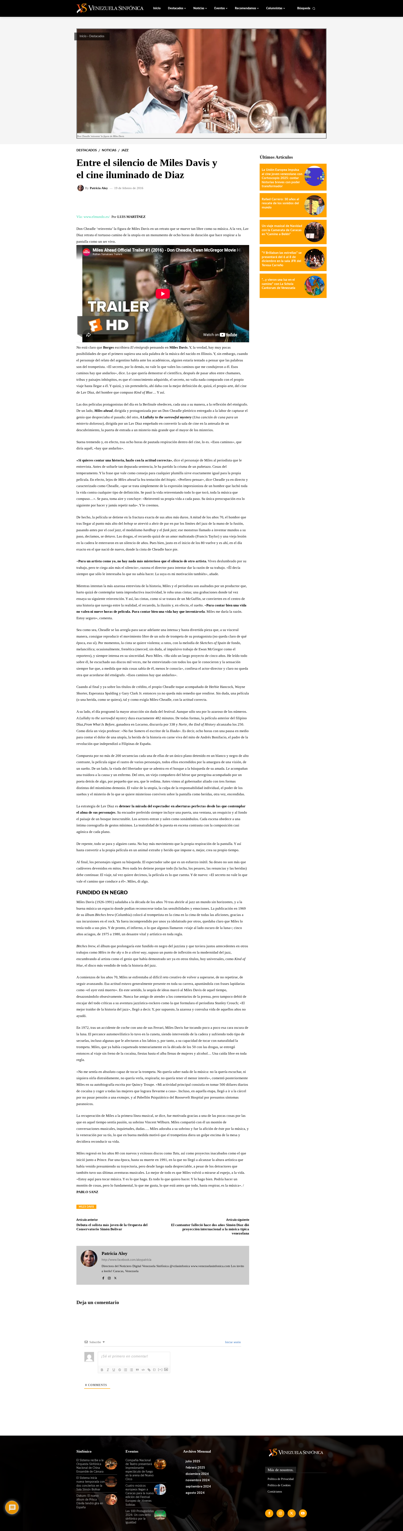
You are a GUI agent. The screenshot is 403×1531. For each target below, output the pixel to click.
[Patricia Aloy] (81, 188)
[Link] (149, 1369)
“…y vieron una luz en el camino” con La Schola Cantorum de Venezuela (278, 284)
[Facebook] (103, 1277)
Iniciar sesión (232, 1342)
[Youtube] (303, 1513)
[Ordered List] (125, 1369)
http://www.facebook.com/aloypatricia (126, 1259)
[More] (242, 202)
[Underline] (114, 1369)
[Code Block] (143, 1369)
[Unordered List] (131, 1369)
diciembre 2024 (197, 1474)
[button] (306, 8)
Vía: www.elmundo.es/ (93, 217)
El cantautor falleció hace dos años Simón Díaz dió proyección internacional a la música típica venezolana (210, 1229)
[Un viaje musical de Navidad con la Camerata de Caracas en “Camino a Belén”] (314, 232)
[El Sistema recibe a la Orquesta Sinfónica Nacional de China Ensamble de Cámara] (111, 1464)
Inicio (83, 36)
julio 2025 (193, 1461)
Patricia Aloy (99, 188)
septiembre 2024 (198, 1486)
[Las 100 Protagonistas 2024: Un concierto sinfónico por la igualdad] (160, 1514)
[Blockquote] (137, 1369)
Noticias (109, 150)
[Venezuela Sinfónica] (104, 8)
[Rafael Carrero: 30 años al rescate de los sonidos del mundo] (314, 205)
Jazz (124, 150)
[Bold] (102, 1369)
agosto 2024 (195, 1493)
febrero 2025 (195, 1467)
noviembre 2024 (197, 1480)
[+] (160, 1369)
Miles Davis (86, 1207)
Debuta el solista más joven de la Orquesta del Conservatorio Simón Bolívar (112, 1227)
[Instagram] (109, 1277)
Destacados (96, 36)
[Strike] (120, 1369)
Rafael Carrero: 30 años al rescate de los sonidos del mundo (280, 203)
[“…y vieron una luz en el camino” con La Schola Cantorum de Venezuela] (314, 286)
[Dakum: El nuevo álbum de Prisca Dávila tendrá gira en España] (111, 1499)
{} (154, 1369)
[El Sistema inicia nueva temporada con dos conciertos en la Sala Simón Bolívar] (111, 1481)
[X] (115, 1277)
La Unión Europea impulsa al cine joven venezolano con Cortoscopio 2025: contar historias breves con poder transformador (282, 178)
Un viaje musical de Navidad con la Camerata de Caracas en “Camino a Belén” (282, 230)
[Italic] (108, 1369)
